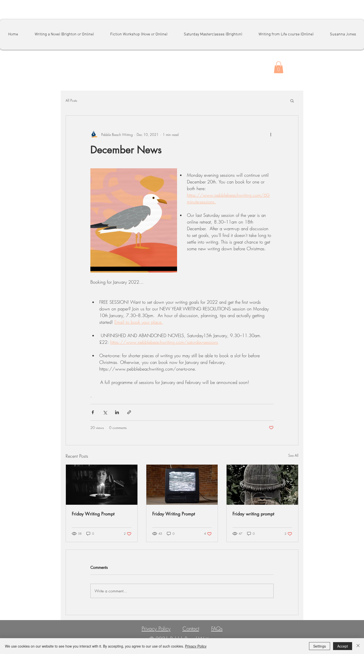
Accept (342, 646)
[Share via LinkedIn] (117, 412)
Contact (190, 628)
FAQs (217, 628)
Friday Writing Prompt (93, 514)
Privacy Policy (156, 628)
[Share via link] (129, 412)
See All (293, 455)
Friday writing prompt (253, 514)
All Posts (71, 100)
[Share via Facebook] (92, 412)
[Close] (358, 646)
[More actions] (271, 134)
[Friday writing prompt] (262, 485)
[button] (279, 67)
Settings (319, 646)
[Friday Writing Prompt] (101, 485)
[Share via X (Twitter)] (105, 412)
